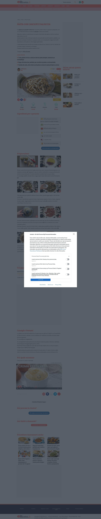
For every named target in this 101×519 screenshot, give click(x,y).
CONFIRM (40, 279)
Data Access (50, 284)
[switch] (67, 259)
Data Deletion (43, 284)
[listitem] (50, 256)
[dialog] (50, 259)
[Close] (74, 234)
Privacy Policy (58, 284)
